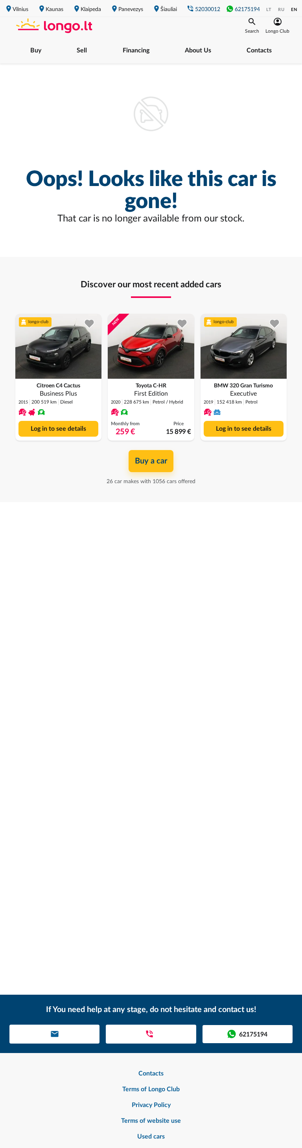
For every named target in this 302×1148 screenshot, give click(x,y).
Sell (82, 50)
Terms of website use (151, 1121)
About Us (198, 50)
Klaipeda (91, 9)
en (294, 9)
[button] (252, 25)
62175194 (247, 9)
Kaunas (54, 9)
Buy (35, 50)
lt (269, 9)
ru (281, 9)
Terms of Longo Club (151, 1089)
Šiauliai (168, 9)
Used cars (151, 1136)
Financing (136, 50)
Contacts (259, 50)
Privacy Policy (151, 1105)
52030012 (207, 9)
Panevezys (130, 9)
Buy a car (151, 461)
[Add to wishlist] (89, 324)
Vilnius (20, 9)
